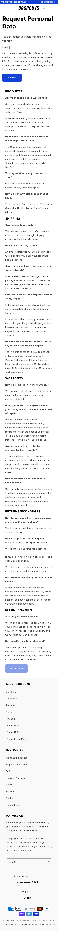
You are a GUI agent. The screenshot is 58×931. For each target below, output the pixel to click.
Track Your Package (17, 757)
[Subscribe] (48, 861)
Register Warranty (15, 778)
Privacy (10, 791)
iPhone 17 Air (13, 725)
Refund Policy (13, 805)
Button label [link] (16, 668)
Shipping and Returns (17, 764)
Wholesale (11, 698)
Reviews (10, 705)
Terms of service (29, 925)
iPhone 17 (11, 719)
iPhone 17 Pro (13, 732)
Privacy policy (12, 925)
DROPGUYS (16, 920)
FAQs (8, 771)
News (9, 712)
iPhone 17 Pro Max (16, 739)
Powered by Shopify (30, 920)
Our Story (11, 692)
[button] (6, 8)
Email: (5, 47)
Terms (9, 784)
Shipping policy (47, 925)
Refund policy (49, 920)
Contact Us (12, 798)
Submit (12, 77)
